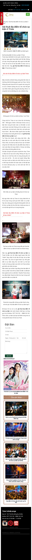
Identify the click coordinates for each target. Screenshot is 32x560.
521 (19, 51)
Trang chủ (5, 21)
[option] (16, 377)
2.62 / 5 (15, 51)
